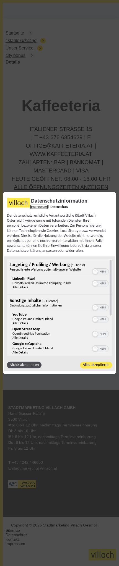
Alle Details (20, 287)
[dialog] (59, 283)
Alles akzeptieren (96, 365)
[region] (59, 307)
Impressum (39, 207)
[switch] (100, 271)
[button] (95, 271)
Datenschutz (59, 207)
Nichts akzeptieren (24, 365)
